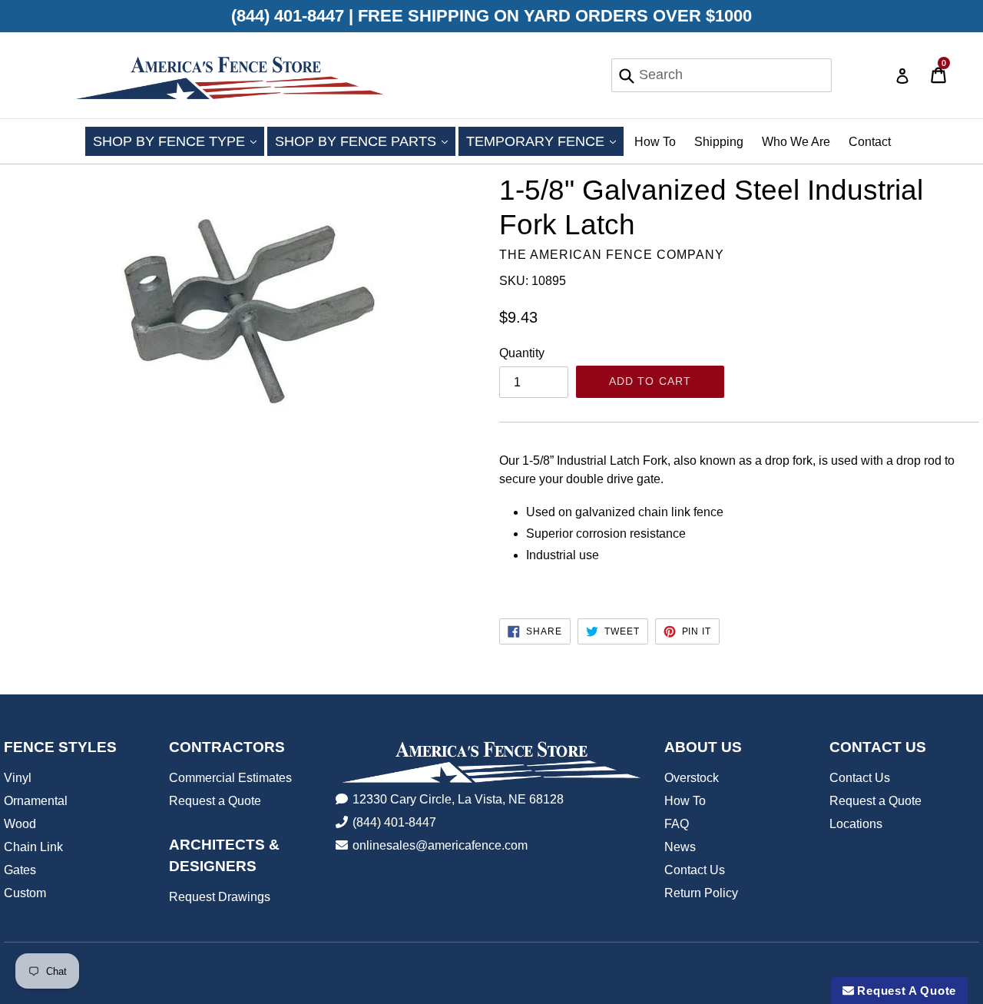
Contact (870, 141)
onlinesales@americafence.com (440, 845)
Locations (855, 823)
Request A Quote (905, 990)
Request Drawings (219, 896)
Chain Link (33, 846)
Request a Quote (215, 800)
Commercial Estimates (230, 777)
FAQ (676, 823)
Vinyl (17, 777)
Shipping (718, 141)
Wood (20, 823)
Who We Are (796, 141)
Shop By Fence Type (178, 141)
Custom (25, 893)
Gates (20, 869)
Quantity (521, 353)
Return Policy (701, 893)
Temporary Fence (545, 141)
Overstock (691, 777)
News (680, 846)
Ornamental (36, 800)
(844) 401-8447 (394, 822)
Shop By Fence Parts (365, 141)
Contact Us (694, 869)
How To (655, 141)
